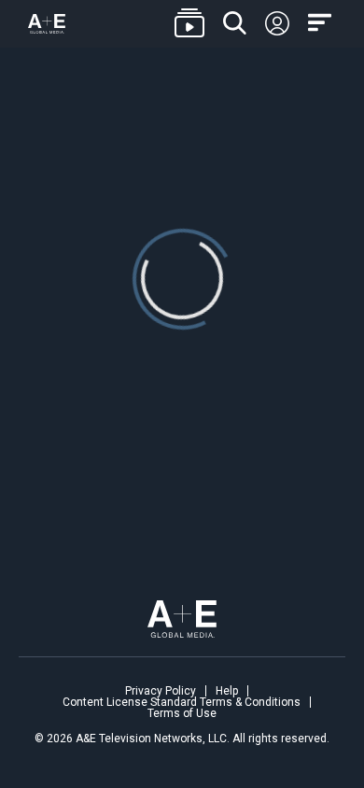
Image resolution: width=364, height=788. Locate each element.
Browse (189, 23)
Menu (322, 23)
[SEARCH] (234, 23)
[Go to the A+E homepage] (46, 24)
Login (277, 24)
